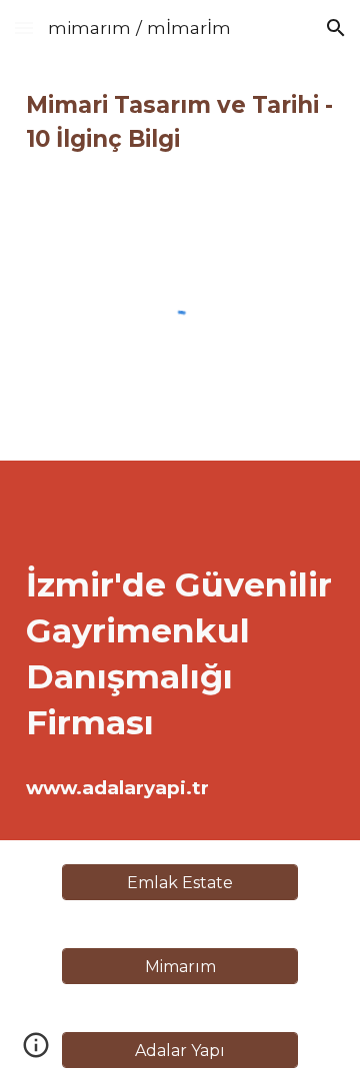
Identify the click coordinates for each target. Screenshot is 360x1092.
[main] (180, 122)
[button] (24, 27)
